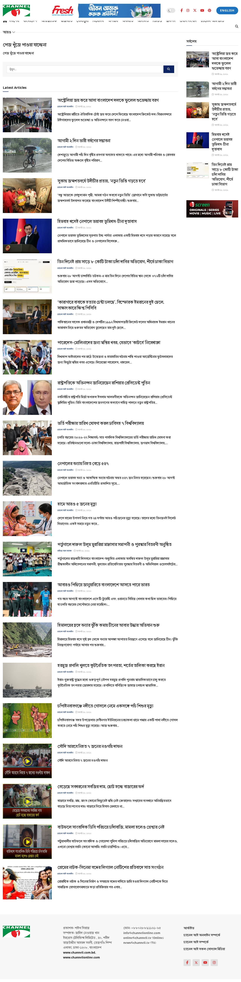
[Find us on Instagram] (187, 10)
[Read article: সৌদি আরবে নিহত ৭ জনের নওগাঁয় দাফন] (27, 761)
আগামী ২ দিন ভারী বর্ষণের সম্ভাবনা (83, 141)
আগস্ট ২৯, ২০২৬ (84, 106)
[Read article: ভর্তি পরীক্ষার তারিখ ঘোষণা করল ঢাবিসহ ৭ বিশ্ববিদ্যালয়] (27, 438)
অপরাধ (113, 21)
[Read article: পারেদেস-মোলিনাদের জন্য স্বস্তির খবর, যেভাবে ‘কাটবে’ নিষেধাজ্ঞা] (27, 357)
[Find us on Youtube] (202, 10)
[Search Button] (236, 26)
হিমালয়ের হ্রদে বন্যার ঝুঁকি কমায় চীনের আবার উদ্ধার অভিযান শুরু (108, 625)
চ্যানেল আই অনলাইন (65, 106)
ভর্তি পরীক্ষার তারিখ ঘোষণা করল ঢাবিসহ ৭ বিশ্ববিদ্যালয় (100, 423)
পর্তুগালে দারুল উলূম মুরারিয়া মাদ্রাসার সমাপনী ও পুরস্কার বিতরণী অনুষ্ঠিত (114, 544)
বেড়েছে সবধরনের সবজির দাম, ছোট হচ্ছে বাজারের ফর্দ (100, 786)
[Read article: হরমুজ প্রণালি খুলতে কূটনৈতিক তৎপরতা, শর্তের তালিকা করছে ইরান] (27, 680)
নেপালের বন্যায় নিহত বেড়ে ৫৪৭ (83, 463)
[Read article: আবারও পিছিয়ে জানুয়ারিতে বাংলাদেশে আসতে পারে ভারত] (27, 599)
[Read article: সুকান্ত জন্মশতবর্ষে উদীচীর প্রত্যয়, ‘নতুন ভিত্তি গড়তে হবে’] (27, 195)
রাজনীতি (66, 21)
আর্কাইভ (189, 928)
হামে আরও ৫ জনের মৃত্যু (77, 504)
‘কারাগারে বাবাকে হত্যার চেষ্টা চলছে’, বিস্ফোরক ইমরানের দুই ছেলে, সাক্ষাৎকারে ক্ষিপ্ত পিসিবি (110, 305)
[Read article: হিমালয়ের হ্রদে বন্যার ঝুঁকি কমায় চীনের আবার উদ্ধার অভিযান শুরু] (27, 639)
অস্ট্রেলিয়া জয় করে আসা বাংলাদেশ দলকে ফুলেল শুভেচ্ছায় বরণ (108, 100)
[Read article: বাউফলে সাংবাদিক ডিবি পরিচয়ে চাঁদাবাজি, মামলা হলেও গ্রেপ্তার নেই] (27, 841)
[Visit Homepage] (16, 10)
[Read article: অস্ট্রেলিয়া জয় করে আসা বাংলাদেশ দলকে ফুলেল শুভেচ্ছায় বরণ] (27, 114)
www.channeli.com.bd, (79, 952)
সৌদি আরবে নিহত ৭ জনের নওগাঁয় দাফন (89, 746)
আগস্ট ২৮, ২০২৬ (84, 147)
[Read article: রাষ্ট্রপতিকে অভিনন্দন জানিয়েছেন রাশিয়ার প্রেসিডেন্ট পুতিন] (27, 397)
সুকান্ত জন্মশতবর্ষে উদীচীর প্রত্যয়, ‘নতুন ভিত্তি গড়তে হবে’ (101, 181)
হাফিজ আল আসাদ (64, 550)
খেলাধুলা (82, 21)
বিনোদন (98, 21)
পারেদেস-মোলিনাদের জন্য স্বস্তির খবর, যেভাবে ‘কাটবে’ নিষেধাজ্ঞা (108, 342)
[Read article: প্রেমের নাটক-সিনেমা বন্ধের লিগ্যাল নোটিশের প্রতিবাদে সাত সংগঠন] (27, 882)
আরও (7, 32)
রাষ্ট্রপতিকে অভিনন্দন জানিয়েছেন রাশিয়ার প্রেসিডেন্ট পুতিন (103, 383)
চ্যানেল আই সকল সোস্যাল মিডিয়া (204, 949)
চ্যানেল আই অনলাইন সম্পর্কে (202, 935)
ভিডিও (157, 21)
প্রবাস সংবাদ (188, 21)
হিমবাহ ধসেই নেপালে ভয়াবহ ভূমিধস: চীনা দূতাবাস (97, 221)
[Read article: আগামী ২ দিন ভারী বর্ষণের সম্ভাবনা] (27, 155)
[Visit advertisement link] (100, 10)
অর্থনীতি (127, 21)
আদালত (143, 21)
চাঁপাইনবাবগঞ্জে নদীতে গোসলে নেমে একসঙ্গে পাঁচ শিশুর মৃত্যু (105, 706)
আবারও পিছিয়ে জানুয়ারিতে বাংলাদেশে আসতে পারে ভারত (103, 585)
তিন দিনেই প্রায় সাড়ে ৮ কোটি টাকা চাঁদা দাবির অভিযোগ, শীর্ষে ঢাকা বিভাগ (115, 262)
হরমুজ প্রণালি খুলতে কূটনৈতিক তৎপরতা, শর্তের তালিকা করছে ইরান (110, 665)
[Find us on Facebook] (182, 10)
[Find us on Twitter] (195, 10)
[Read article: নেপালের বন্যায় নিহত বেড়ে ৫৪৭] (27, 478)
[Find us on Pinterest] (209, 10)
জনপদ (171, 21)
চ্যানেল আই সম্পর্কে (196, 942)
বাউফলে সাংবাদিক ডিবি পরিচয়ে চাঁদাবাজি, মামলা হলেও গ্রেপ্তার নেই (111, 827)
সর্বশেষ (14, 21)
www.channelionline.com (82, 957)
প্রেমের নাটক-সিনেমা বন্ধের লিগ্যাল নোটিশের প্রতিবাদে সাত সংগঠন (110, 867)
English (227, 10)
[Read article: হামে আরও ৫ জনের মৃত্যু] (27, 518)
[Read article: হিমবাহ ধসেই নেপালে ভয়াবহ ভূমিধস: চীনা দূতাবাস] (27, 236)
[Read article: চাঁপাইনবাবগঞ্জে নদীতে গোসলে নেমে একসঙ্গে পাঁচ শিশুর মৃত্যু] (27, 720)
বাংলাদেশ (30, 21)
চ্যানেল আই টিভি (212, 21)
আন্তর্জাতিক (49, 21)
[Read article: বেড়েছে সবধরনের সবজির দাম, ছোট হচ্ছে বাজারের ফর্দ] (27, 801)
